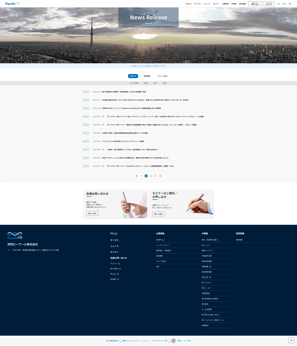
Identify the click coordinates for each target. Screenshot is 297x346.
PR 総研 (113, 279)
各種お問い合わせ (118, 258)
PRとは (188, 4)
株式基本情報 (207, 261)
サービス (197, 4)
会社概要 (159, 256)
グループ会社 (161, 261)
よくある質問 (207, 309)
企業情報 (225, 4)
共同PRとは (160, 240)
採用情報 (242, 4)
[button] (255, 3)
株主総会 (205, 304)
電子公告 (205, 277)
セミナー (216, 4)
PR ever (113, 274)
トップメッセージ (162, 245)
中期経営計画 (207, 256)
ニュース (206, 4)
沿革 (157, 266)
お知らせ (149, 66)
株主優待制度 (207, 272)
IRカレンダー (206, 288)
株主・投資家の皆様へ (210, 240)
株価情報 (205, 266)
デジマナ (113, 263)
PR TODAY (114, 269)
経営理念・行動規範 (163, 250)
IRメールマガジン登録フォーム (213, 320)
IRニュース (206, 245)
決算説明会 (206, 293)
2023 (156, 66)
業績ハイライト (207, 250)
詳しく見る (92, 213)
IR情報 (233, 4)
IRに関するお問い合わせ (210, 315)
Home (134, 66)
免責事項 (205, 325)
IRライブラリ (206, 282)
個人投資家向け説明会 (210, 298)
